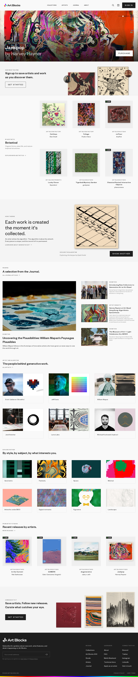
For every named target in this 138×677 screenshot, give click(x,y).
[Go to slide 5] (129, 16)
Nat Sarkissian (17, 574)
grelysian (86, 185)
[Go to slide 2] (120, 16)
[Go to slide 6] (131, 16)
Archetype (71, 255)
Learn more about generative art (17, 245)
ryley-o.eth (86, 574)
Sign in (129, 5)
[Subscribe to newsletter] (46, 654)
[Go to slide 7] (132, 16)
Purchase (124, 53)
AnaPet (119, 137)
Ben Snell (53, 137)
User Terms (24, 659)
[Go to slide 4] (125, 16)
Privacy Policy (34, 659)
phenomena (119, 187)
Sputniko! (53, 185)
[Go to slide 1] (118, 16)
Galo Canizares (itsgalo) (51, 574)
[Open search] (113, 5)
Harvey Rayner (120, 574)
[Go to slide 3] (121, 16)
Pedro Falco (86, 137)
